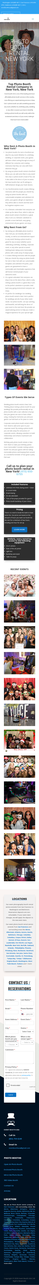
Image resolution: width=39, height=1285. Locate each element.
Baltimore (12, 935)
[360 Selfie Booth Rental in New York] (19, 803)
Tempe (19, 959)
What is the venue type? (26, 1038)
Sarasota (22, 1248)
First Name (10, 1000)
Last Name (26, 1000)
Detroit (11, 940)
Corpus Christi (20, 937)
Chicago (20, 935)
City (7, 1028)
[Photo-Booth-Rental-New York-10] (19, 700)
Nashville (8, 945)
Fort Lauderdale (20, 1224)
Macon (20, 1233)
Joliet (6, 1231)
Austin (29, 932)
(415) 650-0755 (24, 473)
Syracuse (23, 1255)
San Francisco (23, 927)
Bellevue (7, 1213)
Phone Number (27, 1009)
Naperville (7, 1237)
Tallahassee (27, 959)
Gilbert (17, 1226)
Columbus (11, 937)
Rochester (22, 951)
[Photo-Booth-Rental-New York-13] (19, 648)
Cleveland (7, 1220)
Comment (10, 1050)
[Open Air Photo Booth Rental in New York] (19, 341)
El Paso (17, 940)
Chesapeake (21, 1216)
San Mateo (26, 1246)
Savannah (31, 1248)
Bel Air (32, 1211)
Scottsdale (10, 956)
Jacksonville (30, 1229)
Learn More (19, 529)
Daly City (18, 1222)
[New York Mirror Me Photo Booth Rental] (19, 389)
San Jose (19, 953)
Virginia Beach (12, 961)
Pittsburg (8, 951)
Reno (15, 951)
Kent (10, 1231)
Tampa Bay (11, 959)
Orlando (11, 948)
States (24, 1028)
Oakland (30, 945)
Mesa (11, 1235)
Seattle (18, 956)
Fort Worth (20, 943)
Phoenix (28, 948)
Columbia (26, 935)
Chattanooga (9, 1216)
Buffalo (24, 1213)
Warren (32, 1259)
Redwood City (9, 1244)
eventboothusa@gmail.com (10, 7)
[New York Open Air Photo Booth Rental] (19, 622)
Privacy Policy (11, 1067)
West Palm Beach (20, 1261)
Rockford (29, 951)
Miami (18, 1235)
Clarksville (19, 1218)
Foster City (8, 1226)
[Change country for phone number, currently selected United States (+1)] (23, 1014)
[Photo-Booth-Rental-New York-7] (19, 829)
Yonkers (20, 964)
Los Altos (7, 1233)
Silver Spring (29, 1250)
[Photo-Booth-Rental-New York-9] (19, 751)
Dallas (29, 937)
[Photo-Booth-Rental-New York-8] (19, 777)
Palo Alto (21, 1239)
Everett (24, 940)
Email (8, 1008)
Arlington (23, 1209)
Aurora (24, 932)
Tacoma (32, 1255)
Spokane (7, 1253)
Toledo (32, 1257)
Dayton (25, 1222)
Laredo (23, 1231)
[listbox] (11, 1045)
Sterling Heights (10, 1255)
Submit (10, 1095)
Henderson (14, 1229)
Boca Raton (15, 1213)
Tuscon (6, 1259)
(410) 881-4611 (15, 2)
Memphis (27, 1233)
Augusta (7, 1211)
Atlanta (18, 932)
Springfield (17, 1253)
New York (16, 945)
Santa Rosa (13, 1248)
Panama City (30, 1239)
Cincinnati (8, 1218)
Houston (22, 1229)
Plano (33, 1242)
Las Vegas (28, 943)
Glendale (25, 1226)
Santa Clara (28, 953)
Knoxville (16, 1231)
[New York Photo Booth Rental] (19, 855)
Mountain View (28, 1235)
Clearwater (31, 1218)
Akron (27, 930)
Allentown (10, 932)
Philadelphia (19, 948)
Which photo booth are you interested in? (11, 1039)
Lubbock (14, 1233)
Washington (22, 961)
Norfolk (23, 945)
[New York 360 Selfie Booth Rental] (19, 365)
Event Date (26, 1019)
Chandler (31, 1213)
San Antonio (10, 953)
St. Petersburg (27, 956)
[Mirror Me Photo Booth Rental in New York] (19, 674)
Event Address (11, 1019)
